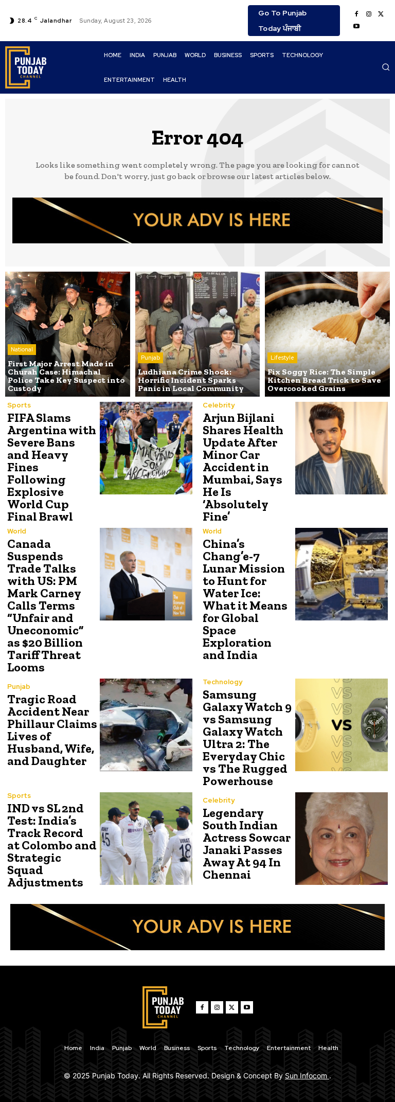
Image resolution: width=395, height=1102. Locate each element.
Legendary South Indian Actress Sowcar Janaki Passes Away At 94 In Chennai (247, 843)
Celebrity (219, 405)
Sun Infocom (307, 1075)
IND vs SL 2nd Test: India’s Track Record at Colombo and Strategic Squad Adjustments (52, 845)
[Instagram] (369, 14)
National (22, 349)
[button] (386, 67)
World (16, 531)
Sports (19, 405)
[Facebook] (356, 14)
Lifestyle (282, 357)
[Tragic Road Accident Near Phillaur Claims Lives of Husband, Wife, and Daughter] (146, 725)
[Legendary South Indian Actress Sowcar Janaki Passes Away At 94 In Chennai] (341, 838)
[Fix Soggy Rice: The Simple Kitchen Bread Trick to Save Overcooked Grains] (327, 334)
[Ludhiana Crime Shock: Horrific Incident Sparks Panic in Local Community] (197, 334)
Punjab (150, 357)
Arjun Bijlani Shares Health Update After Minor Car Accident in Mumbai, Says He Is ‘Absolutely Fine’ (243, 467)
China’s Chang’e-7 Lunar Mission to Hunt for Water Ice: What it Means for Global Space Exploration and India (245, 599)
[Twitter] (381, 14)
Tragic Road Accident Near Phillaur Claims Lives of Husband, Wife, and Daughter (52, 729)
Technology (222, 682)
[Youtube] (356, 27)
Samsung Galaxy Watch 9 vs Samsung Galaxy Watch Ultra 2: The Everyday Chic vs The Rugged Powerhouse (247, 737)
